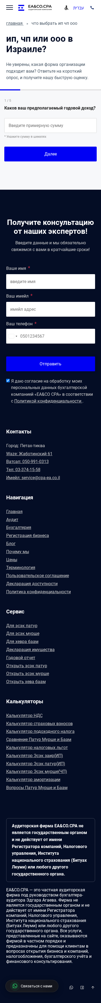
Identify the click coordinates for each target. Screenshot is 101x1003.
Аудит (12, 519)
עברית (78, 7)
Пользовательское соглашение (37, 575)
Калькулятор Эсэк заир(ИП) (34, 755)
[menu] (9, 8)
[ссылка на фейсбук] (72, 987)
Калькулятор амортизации (33, 779)
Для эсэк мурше (22, 633)
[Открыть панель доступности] (66, 8)
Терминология (20, 567)
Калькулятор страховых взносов (39, 723)
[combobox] (12, 336)
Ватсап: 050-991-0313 (27, 461)
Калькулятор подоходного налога (40, 731)
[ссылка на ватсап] (83, 987)
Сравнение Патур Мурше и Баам (38, 739)
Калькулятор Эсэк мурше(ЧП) (36, 771)
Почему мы (17, 551)
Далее (50, 154)
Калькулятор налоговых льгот (37, 747)
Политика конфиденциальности (38, 591)
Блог (11, 543)
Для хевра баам (22, 641)
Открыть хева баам (26, 681)
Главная (14, 511)
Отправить (50, 363)
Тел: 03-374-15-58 (23, 469)
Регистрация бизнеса (27, 535)
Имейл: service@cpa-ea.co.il (33, 477)
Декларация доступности (32, 583)
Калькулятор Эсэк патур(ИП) (35, 763)
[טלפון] (91, 7)
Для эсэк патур (21, 625)
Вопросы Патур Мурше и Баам (37, 787)
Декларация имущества (30, 649)
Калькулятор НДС (24, 715)
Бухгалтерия (18, 527)
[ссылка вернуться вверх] (93, 987)
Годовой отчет (20, 657)
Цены (11, 559)
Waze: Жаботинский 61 (29, 453)
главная (15, 23)
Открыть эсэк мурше (27, 673)
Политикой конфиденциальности (48, 401)
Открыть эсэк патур (26, 665)
